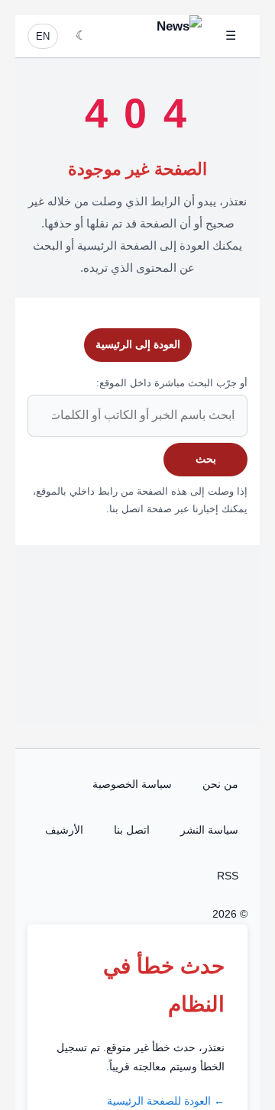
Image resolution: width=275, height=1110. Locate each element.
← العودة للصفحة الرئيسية (166, 1101)
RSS (227, 876)
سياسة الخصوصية (132, 784)
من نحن (220, 784)
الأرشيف (64, 830)
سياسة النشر (209, 830)
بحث (206, 459)
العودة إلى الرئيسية (137, 344)
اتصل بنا (132, 830)
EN (43, 36)
